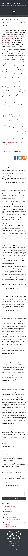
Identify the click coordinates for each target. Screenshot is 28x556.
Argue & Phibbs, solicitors (10, 526)
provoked (4, 137)
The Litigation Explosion (10, 506)
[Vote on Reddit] (24, 159)
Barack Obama (12, 142)
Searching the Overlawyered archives (13, 519)
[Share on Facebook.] (16, 159)
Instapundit (16, 137)
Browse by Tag (14, 498)
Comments (4, 154)
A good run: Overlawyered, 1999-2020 (13, 517)
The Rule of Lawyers (9, 510)
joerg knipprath (19, 379)
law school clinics (7, 97)
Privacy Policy (14, 552)
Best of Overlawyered (9, 521)
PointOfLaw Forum (20, 182)
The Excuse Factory (9, 508)
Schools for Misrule (9, 511)
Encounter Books (6, 42)
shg (17, 237)
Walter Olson (8, 152)
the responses (19, 135)
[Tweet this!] (20, 159)
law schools (19, 142)
